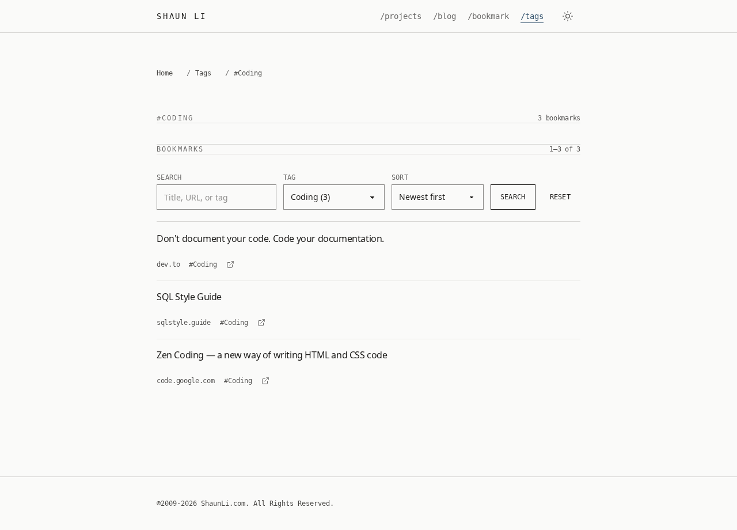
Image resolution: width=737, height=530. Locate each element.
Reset (560, 197)
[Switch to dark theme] (567, 16)
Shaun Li (181, 16)
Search (513, 197)
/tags (532, 16)
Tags (203, 73)
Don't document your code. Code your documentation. (270, 238)
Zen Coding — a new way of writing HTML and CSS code (272, 355)
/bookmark (488, 16)
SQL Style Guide (189, 296)
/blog (444, 16)
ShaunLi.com (223, 503)
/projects (400, 16)
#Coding (203, 264)
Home (165, 73)
